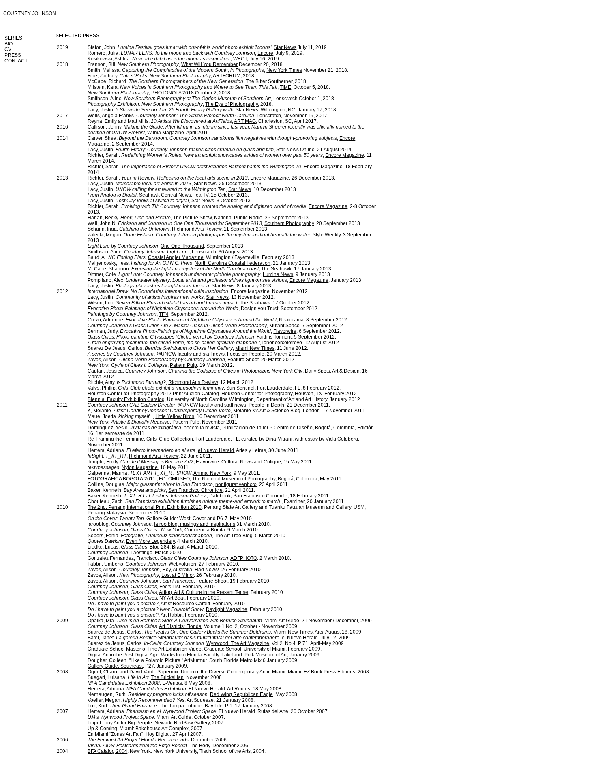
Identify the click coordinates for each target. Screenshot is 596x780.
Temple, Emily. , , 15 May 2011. (200, 462)
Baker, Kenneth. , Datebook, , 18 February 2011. (209, 496)
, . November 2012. (198, 291)
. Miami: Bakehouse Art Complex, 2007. (146, 728)
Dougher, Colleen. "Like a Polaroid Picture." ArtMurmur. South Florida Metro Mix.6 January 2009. (193, 660)
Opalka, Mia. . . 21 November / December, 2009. (230, 621)
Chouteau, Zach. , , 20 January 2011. (216, 501)
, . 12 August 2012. (214, 342)
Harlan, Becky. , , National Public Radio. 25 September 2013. (199, 218)
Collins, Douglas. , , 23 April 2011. (188, 484)
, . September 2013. (166, 246)
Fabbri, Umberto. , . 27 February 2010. (163, 564)
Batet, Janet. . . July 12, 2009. (219, 638)
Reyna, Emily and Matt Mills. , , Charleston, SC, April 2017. (203, 121)
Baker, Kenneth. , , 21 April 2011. (171, 490)
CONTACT (16, 61)
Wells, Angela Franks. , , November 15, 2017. (208, 115)
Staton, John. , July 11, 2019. (208, 47)
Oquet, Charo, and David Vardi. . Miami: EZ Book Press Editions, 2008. (229, 672)
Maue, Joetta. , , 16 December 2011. (164, 416)
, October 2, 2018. (160, 93)
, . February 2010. (154, 598)
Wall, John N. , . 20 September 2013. (224, 223)
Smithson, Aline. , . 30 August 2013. (171, 252)
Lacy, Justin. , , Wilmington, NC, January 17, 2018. (212, 110)
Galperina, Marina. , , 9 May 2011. (174, 473)
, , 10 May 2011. (139, 467)
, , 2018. (180, 104)
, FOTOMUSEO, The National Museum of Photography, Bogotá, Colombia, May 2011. (215, 479)
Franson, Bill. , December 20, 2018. (186, 64)
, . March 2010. (135, 552)
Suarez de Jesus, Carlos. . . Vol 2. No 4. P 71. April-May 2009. (216, 643)
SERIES (13, 38)
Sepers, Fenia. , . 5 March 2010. (187, 535)
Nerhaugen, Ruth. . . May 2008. (193, 694)
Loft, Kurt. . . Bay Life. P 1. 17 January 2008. (180, 706)
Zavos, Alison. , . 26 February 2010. (162, 575)
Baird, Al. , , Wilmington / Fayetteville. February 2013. (192, 257)
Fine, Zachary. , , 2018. (171, 76)
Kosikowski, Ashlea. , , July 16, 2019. (184, 59)
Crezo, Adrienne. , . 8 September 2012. (218, 320)
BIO (8, 44)
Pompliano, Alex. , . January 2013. (225, 280)
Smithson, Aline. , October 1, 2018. (211, 98)
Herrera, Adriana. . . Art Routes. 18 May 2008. (185, 689)
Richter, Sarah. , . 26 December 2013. (211, 178)
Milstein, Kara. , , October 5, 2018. (209, 87)
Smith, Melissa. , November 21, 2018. (218, 70)
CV (7, 49)
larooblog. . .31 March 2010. (179, 524)
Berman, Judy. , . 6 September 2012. (214, 331)
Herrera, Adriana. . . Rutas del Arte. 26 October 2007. (208, 711)
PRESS (12, 55)
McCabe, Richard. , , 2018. (197, 81)
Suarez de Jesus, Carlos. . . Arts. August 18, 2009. (225, 632)
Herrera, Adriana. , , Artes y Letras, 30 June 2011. (194, 450)
